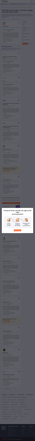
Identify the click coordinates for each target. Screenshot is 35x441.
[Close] (32, 209)
